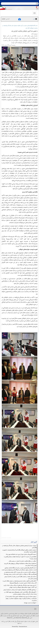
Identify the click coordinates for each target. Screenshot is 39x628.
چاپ (34, 19)
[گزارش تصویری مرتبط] (19, 19)
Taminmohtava (23, 627)
